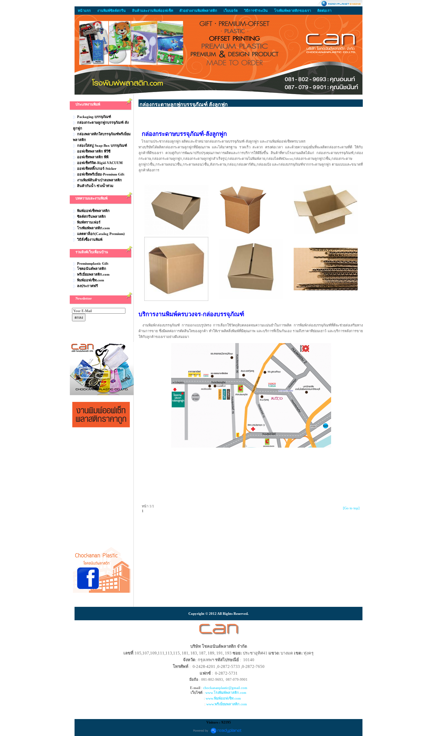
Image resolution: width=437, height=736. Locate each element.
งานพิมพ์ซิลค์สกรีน (111, 10)
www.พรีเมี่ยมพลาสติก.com (226, 704)
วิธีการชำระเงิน (256, 10)
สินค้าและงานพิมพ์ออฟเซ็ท (152, 10)
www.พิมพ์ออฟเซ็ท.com (223, 698)
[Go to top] (351, 508)
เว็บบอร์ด (231, 10)
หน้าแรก (84, 10)
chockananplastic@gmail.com (225, 688)
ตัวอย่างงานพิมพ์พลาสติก (198, 10)
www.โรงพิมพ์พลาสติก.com (225, 692)
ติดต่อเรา (324, 10)
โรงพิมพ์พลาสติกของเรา (292, 10)
